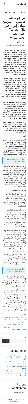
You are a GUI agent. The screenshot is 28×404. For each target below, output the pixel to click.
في (13, 319)
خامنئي (19, 319)
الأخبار (22, 315)
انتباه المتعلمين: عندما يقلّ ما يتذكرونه (15, 371)
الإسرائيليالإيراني (15, 317)
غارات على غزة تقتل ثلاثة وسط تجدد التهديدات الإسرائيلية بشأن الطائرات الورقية (15, 357)
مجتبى (5, 319)
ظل (15, 319)
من (21, 322)
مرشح (24, 322)
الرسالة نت (21, 4)
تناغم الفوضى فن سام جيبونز (16, 324)
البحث (24, 337)
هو (18, 322)
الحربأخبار (7, 317)
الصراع (24, 319)
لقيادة (9, 319)
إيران (22, 317)
